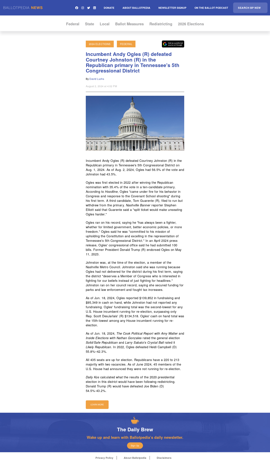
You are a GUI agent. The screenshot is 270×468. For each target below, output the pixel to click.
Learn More (97, 404)
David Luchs (96, 79)
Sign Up (135, 445)
